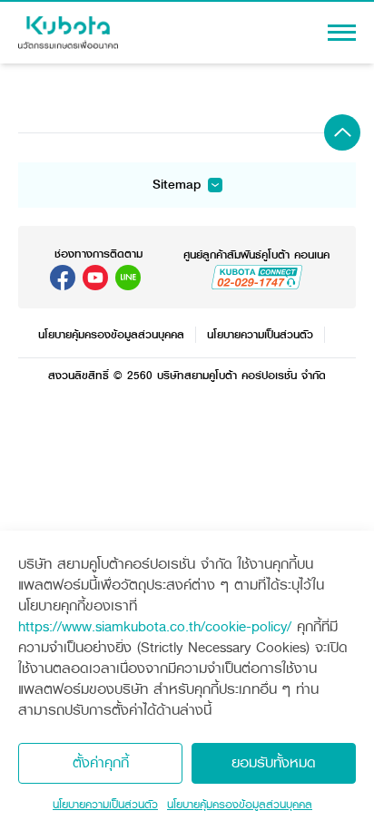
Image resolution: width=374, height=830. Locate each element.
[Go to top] (342, 132)
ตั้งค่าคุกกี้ (101, 762)
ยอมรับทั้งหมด (273, 762)
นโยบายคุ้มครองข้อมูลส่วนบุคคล (239, 805)
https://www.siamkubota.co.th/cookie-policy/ (154, 626)
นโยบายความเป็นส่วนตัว (105, 805)
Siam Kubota (62, 277)
